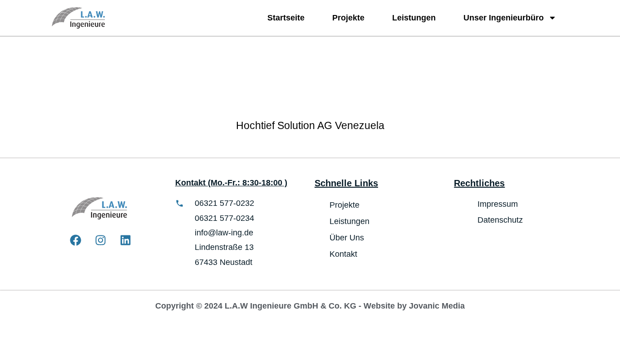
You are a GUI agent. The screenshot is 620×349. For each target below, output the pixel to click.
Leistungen (414, 17)
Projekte (348, 17)
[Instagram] (100, 240)
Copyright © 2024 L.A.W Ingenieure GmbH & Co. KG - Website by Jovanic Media (310, 305)
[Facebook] (75, 240)
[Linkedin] (125, 240)
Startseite (286, 17)
